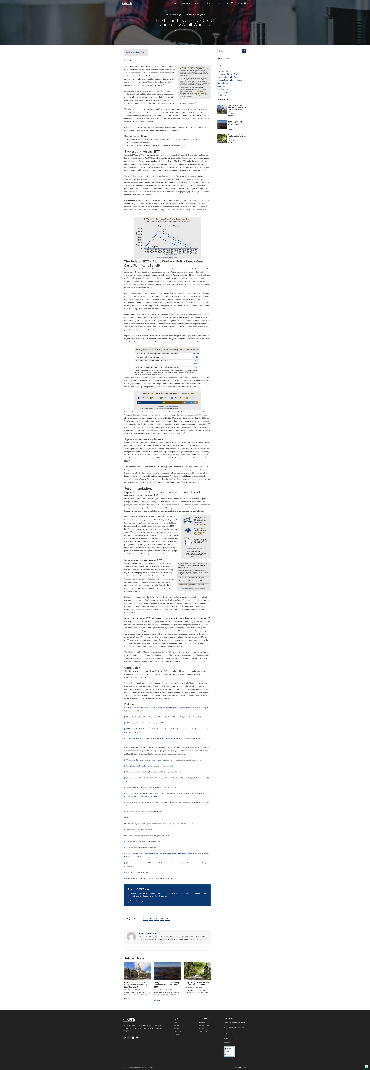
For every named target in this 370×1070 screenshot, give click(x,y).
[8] (157, 209)
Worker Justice (200, 15)
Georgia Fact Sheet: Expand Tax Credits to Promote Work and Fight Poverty (150, 717)
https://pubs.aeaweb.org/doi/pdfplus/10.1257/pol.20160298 (142, 796)
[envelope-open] (245, 3)
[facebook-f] (236, 3)
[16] (125, 824)
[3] (125, 723)
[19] (204, 454)
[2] (163, 84)
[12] (153, 329)
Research (198, 3)
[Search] (244, 51)
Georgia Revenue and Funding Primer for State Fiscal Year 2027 (166, 984)
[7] (125, 760)
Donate (218, 3)
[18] (197, 445)
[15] (125, 420)
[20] (129, 460)
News (208, 3)
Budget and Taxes (182, 15)
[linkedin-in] (239, 3)
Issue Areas (185, 3)
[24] (163, 553)
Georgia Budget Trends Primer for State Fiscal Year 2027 (196, 983)
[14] (125, 812)
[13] (197, 341)
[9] (170, 271)
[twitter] (232, 3)
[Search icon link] (227, 3)
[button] (145, 918)
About (174, 3)
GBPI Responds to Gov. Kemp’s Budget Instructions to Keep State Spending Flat (137, 984)
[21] (170, 475)
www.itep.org (128, 866)
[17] (185, 433)
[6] (132, 179)
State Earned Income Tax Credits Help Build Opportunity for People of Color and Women (154, 738)
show (144, 52)
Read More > (127, 998)
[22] (159, 504)
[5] (125, 738)
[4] (140, 170)
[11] (125, 787)
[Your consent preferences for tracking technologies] (366, 1066)
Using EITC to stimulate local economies (139, 766)
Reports (191, 15)
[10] (125, 778)
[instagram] (242, 3)
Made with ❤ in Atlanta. (241, 1067)
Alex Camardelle (170, 15)
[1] (147, 81)
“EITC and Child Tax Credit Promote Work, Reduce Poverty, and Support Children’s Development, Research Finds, (160, 708)
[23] (131, 531)
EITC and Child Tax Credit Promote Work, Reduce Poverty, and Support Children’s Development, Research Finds (161, 729)
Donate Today (135, 901)
